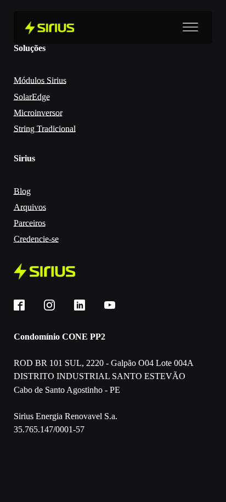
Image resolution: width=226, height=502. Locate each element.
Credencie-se (36, 239)
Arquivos (30, 207)
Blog (22, 191)
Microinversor (38, 112)
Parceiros (30, 223)
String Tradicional (45, 128)
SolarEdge (32, 96)
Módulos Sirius (40, 80)
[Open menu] (190, 27)
